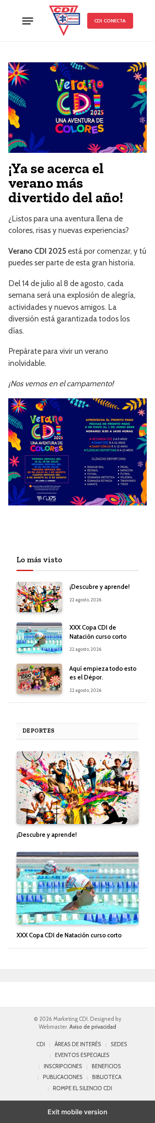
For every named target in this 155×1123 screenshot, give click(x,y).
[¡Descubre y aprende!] (39, 597)
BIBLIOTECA (107, 1077)
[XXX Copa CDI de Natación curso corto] (39, 638)
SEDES (119, 1044)
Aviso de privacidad (92, 1026)
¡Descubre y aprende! (99, 587)
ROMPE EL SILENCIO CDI (82, 1088)
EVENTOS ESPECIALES (82, 1055)
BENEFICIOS (106, 1066)
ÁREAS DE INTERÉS (78, 1044)
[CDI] (64, 21)
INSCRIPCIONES (63, 1066)
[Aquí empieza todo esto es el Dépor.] (39, 679)
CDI (40, 1044)
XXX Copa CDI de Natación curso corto (69, 935)
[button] (27, 21)
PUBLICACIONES (63, 1077)
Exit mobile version (77, 1112)
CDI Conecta (110, 20)
